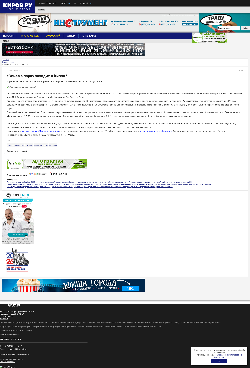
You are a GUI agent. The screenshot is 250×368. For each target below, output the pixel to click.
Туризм (41, 9)
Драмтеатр (43, 16)
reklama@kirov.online (17, 349)
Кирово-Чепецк (30, 35)
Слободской (53, 35)
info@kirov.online (7, 316)
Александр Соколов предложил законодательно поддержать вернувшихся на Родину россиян (45, 186)
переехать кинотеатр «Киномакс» (156, 131)
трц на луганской (41, 145)
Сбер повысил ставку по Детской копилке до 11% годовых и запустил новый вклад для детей (45, 184)
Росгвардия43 (45, 22)
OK (219, 361)
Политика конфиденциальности (14, 354)
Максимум (28, 145)
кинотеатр (19, 145)
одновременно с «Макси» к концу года (40, 131)
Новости (8, 35)
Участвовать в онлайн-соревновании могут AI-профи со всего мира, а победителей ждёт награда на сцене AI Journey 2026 (143, 182)
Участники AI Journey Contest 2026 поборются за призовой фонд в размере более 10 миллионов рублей (50, 182)
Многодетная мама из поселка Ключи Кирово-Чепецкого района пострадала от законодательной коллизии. (128, 186)
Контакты (4, 318)
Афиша (71, 35)
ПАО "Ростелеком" (7, 361)
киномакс (53, 145)
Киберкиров (89, 35)
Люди (6, 41)
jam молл (11, 145)
